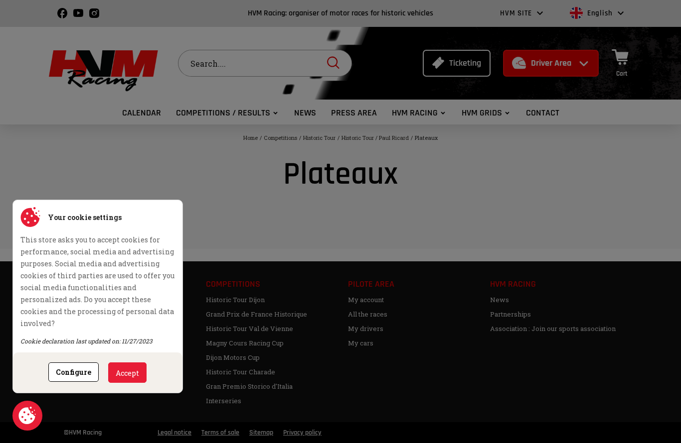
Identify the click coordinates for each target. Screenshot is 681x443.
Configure (73, 372)
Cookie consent (27, 416)
